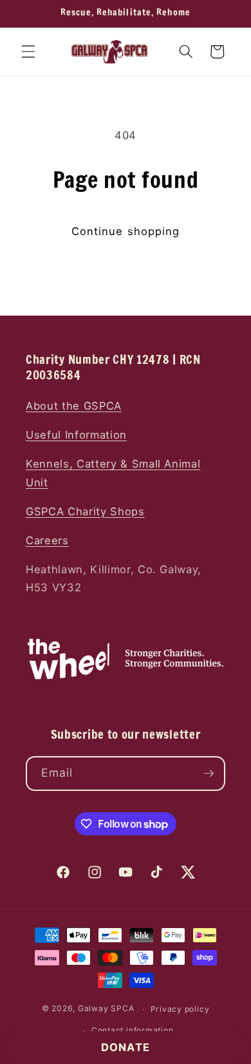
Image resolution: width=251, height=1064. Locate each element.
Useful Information (76, 434)
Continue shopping (125, 231)
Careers (47, 540)
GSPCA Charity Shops (85, 511)
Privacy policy (180, 1009)
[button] (28, 51)
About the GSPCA (74, 405)
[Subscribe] (208, 773)
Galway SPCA (106, 1009)
